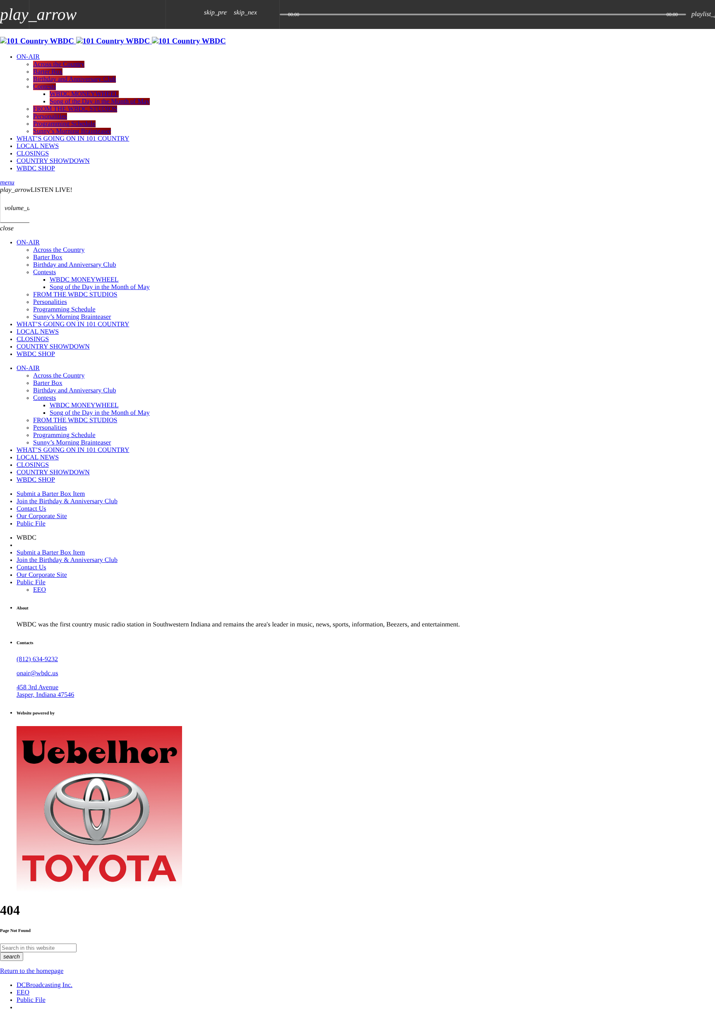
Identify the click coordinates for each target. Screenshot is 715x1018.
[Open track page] (271, 14)
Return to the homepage (31, 971)
